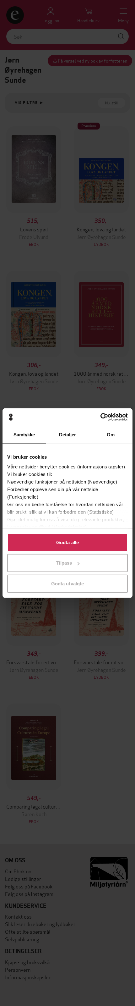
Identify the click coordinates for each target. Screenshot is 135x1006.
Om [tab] (111, 434)
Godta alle (67, 542)
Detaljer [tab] (67, 434)
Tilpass (64, 563)
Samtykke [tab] (24, 434)
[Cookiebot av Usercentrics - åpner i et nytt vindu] (100, 417)
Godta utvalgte (67, 583)
